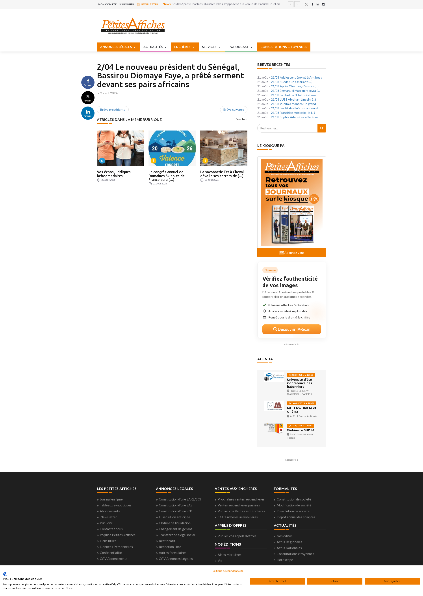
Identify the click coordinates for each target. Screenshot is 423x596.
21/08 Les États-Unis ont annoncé (294, 108)
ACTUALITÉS (153, 47)
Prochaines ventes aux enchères (241, 499)
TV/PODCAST (238, 47)
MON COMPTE (107, 4)
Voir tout (242, 119)
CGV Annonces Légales (176, 559)
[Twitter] (306, 4)
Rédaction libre (170, 547)
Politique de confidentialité (227, 570)
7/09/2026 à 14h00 (301, 425)
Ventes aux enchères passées (239, 505)
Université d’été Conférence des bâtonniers (299, 383)
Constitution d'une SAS (175, 505)
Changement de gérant (175, 529)
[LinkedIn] (317, 4)
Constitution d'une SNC (176, 511)
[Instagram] (323, 4)
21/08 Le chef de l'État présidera (293, 95)
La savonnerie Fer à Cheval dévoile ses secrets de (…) (222, 174)
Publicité (106, 523)
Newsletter (108, 517)
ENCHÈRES (182, 47)
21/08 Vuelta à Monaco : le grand (293, 104)
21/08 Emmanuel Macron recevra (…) (296, 90)
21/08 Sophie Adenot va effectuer (294, 117)
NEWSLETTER (149, 4)
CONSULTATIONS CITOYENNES (283, 47)
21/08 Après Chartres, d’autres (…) (295, 86)
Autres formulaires (172, 553)
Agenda (265, 359)
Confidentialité (111, 553)
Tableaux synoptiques (116, 505)
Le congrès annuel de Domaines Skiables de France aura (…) (166, 176)
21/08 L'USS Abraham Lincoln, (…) (293, 99)
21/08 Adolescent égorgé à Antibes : (296, 77)
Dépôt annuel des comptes (296, 517)
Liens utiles (108, 541)
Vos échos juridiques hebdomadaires (114, 174)
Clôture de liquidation (175, 523)
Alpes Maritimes (229, 555)
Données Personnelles (116, 547)
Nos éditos (285, 536)
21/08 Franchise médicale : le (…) (293, 112)
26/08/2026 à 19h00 (302, 375)
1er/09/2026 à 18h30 (302, 403)
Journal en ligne (111, 499)
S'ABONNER (126, 4)
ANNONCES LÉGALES (116, 47)
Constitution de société (294, 499)
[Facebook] (312, 4)
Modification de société (294, 505)
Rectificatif (167, 541)
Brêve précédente (112, 109)
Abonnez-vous (294, 252)
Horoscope (285, 560)
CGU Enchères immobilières (238, 517)
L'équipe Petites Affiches (117, 535)
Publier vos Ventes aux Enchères (241, 511)
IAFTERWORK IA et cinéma (301, 409)
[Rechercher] (321, 128)
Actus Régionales (289, 542)
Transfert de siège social (177, 535)
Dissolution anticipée (174, 517)
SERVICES (209, 47)
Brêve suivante (233, 109)
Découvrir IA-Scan (293, 329)
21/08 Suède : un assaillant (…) (291, 82)
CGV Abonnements (113, 559)
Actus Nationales (289, 548)
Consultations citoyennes (295, 554)
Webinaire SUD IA (300, 430)
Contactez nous (111, 529)
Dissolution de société (293, 511)
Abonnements (110, 511)
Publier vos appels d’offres (237, 536)
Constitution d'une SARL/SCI (180, 499)
